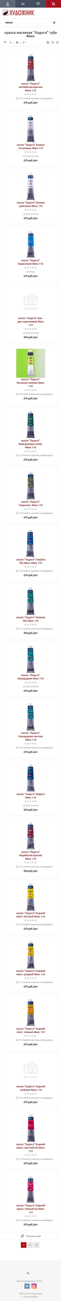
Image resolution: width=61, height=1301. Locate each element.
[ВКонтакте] (27, 1286)
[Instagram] (34, 1286)
